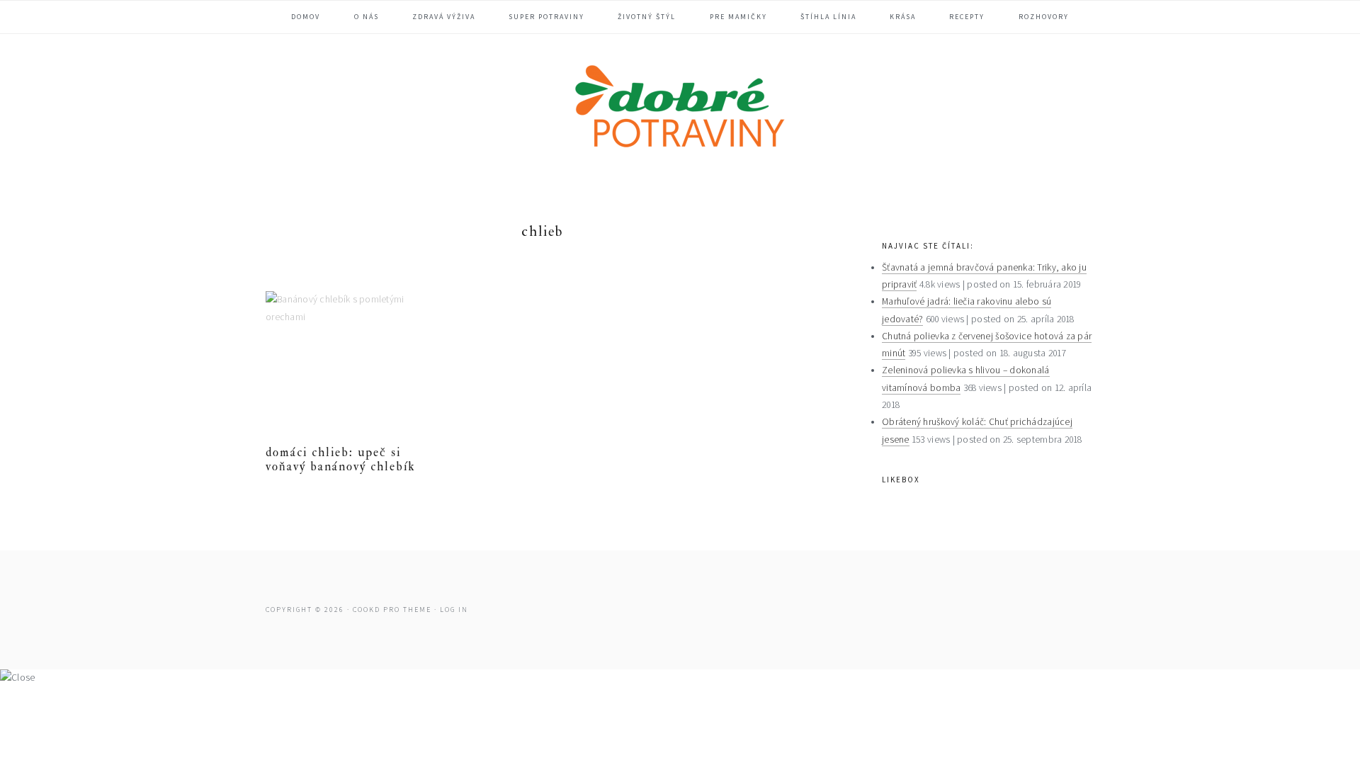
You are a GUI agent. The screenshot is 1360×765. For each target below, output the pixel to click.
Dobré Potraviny (680, 109)
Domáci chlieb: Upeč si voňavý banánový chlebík (341, 459)
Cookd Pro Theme (392, 609)
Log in (454, 609)
